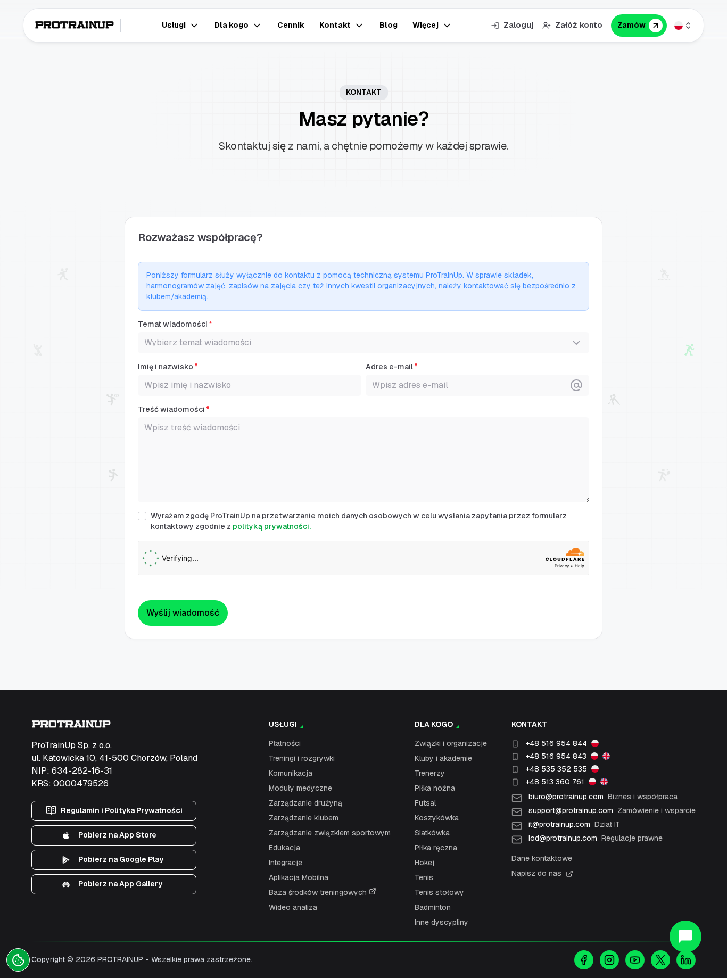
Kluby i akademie (443, 758)
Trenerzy (430, 773)
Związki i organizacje (451, 743)
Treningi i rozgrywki (302, 758)
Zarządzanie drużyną (305, 803)
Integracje (285, 862)
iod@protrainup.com (595, 838)
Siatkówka (432, 833)
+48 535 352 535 (556, 769)
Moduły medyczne (300, 788)
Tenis (424, 877)
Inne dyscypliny (441, 922)
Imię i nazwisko (165, 366)
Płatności (285, 743)
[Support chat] (685, 936)
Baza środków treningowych (319, 892)
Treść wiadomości (171, 409)
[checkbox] (142, 516)
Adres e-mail (389, 366)
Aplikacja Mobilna (298, 877)
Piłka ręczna (436, 847)
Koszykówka (437, 818)
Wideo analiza (293, 907)
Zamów (631, 25)
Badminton (433, 907)
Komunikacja (290, 773)
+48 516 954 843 (555, 756)
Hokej (424, 862)
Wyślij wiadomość (182, 612)
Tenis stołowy (439, 892)
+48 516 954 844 (556, 743)
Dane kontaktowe (541, 858)
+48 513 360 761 (554, 781)
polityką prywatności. (272, 526)
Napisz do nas (536, 873)
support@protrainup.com (612, 810)
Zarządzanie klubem (303, 818)
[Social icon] (583, 959)
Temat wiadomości (173, 324)
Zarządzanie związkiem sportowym (330, 833)
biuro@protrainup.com (603, 796)
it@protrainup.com (574, 824)
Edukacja (284, 847)
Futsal (425, 803)
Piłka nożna (435, 788)
